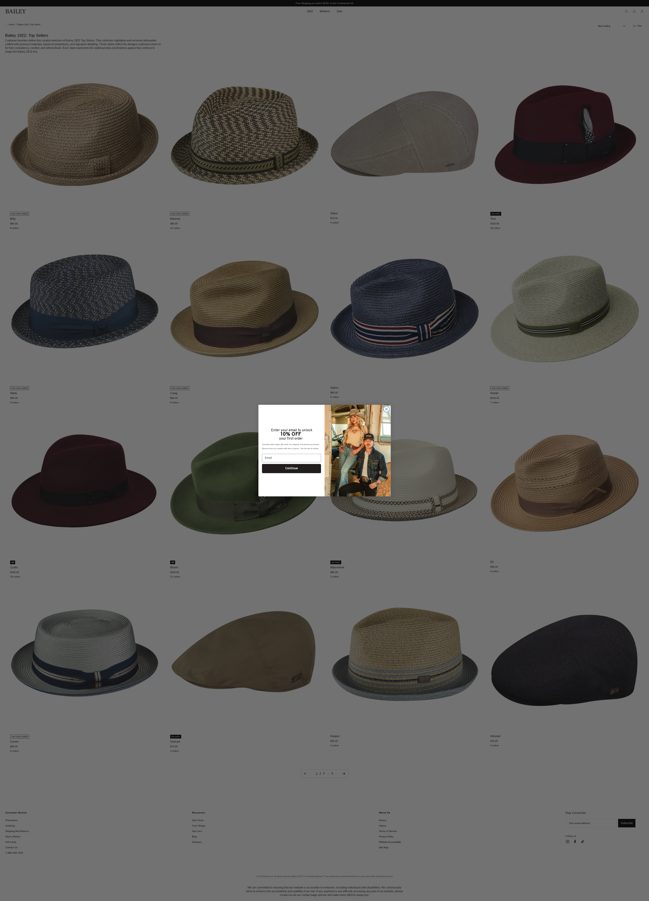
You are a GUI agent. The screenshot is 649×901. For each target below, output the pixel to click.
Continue (291, 468)
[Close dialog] (386, 409)
